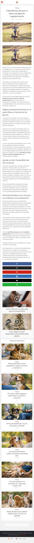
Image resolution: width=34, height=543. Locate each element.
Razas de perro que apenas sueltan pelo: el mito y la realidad (17, 514)
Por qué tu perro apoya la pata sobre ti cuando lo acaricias (17, 396)
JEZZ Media (22, 534)
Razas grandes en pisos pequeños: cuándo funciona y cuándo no (17, 366)
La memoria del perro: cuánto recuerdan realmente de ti (17, 454)
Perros (17, 8)
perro (21, 232)
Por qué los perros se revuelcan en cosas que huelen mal (17, 484)
